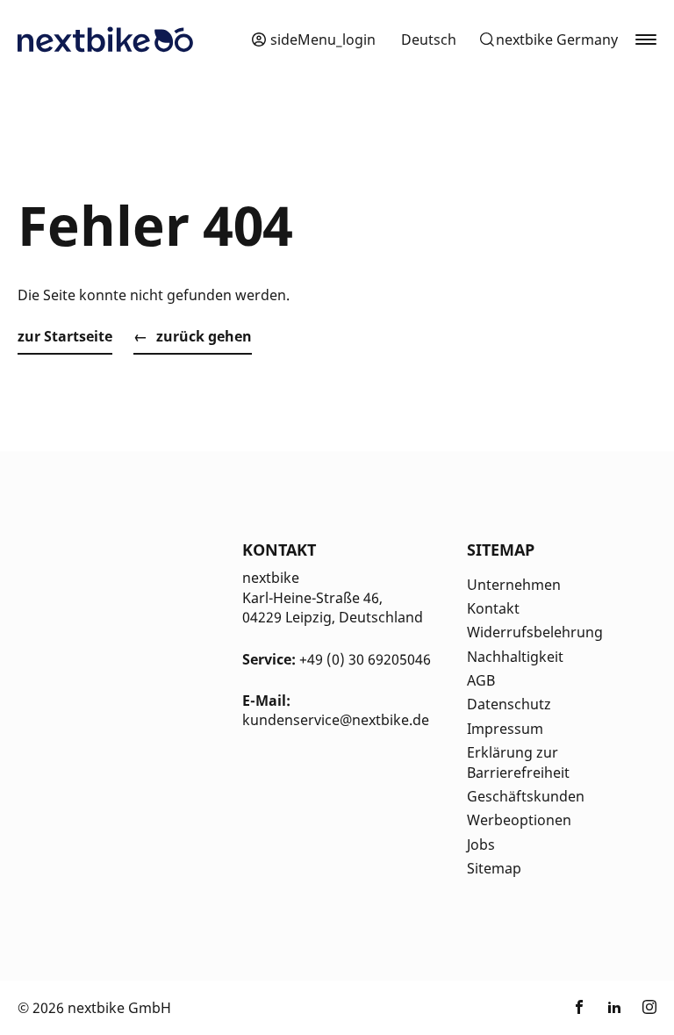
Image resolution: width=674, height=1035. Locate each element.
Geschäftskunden (525, 796)
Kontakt (493, 608)
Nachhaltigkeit (515, 656)
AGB (481, 680)
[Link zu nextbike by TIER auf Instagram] (649, 1007)
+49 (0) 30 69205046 (365, 659)
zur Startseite (65, 336)
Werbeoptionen (519, 820)
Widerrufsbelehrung (535, 632)
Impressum (505, 728)
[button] (548, 39)
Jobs (481, 844)
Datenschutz (509, 704)
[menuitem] (428, 39)
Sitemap (494, 868)
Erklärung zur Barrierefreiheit (518, 762)
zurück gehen (204, 336)
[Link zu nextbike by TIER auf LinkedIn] (614, 1007)
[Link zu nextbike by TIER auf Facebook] (579, 1007)
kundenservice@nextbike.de (335, 720)
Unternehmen (514, 584)
